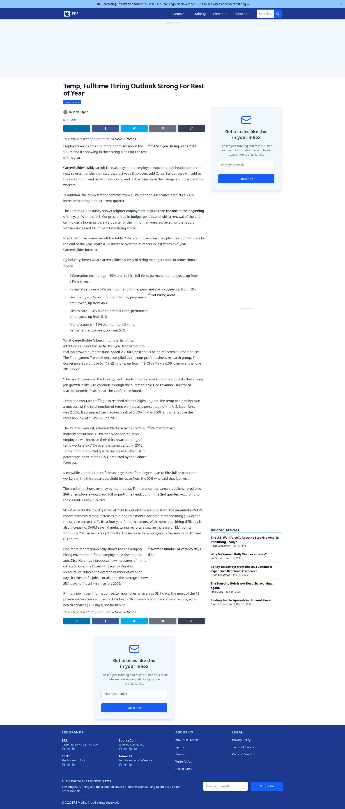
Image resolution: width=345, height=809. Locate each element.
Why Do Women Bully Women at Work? (239, 554)
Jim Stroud (217, 558)
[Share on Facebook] (105, 128)
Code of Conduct (243, 754)
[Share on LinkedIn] (76, 128)
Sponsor (181, 747)
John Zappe (80, 112)
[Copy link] (191, 128)
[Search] (278, 14)
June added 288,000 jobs (121, 352)
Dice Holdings (81, 560)
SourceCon (127, 740)
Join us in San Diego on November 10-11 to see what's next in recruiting (173, 4)
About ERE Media (187, 740)
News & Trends (125, 139)
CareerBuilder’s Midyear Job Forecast (91, 167)
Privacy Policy (241, 740)
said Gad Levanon (159, 385)
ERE (65, 740)
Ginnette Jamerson (222, 604)
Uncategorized (72, 102)
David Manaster (220, 545)
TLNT (66, 756)
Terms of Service (243, 747)
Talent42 (125, 756)
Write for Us (183, 761)
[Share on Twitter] (134, 128)
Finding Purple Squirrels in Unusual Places (241, 600)
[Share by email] (162, 128)
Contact (180, 754)
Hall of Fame (183, 769)
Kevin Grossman (220, 575)
